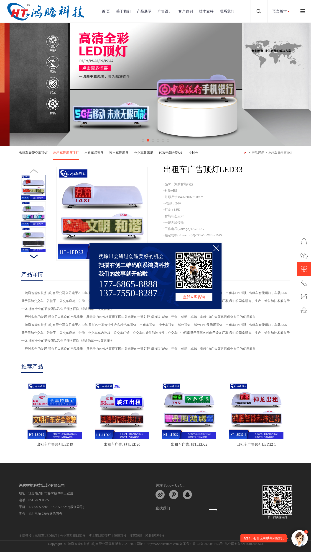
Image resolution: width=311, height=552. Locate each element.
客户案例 (185, 11)
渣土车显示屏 (118, 153)
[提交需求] (304, 296)
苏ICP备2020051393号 (207, 544)
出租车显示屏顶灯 (66, 153)
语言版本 (279, 11)
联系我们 (227, 11)
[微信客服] (304, 255)
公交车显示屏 (143, 153)
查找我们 (163, 509)
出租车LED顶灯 (46, 535)
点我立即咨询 (194, 297)
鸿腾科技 (120, 535)
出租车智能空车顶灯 (33, 153)
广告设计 (165, 11)
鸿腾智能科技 (154, 535)
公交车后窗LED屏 (73, 535)
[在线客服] (304, 242)
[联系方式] (304, 283)
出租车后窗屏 (94, 153)
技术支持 (206, 11)
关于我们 (123, 11)
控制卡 (193, 153)
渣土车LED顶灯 (100, 535)
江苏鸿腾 (136, 535)
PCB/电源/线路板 (171, 153)
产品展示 (144, 11)
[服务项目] (304, 269)
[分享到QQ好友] (187, 494)
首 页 (106, 11)
